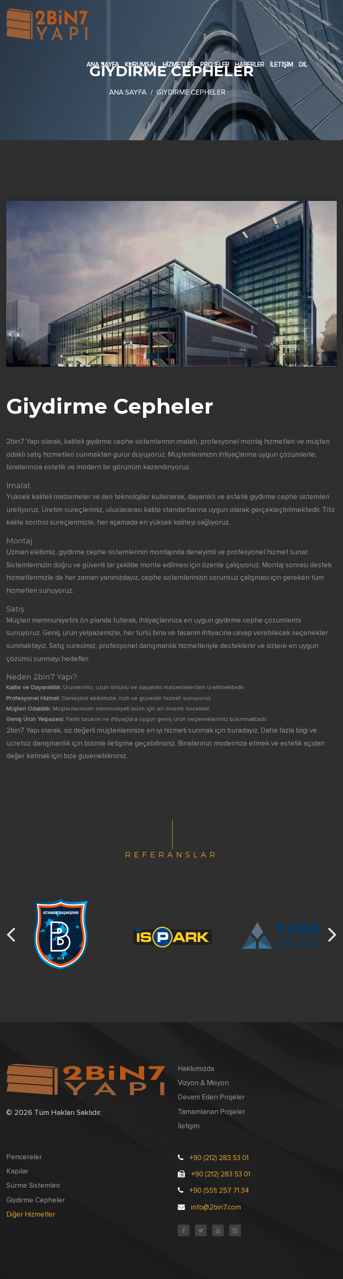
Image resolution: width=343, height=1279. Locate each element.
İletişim (189, 1126)
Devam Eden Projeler (211, 1097)
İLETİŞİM (281, 65)
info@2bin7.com (216, 1207)
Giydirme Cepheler (35, 1200)
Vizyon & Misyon (203, 1083)
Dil (303, 65)
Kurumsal (141, 65)
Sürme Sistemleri (33, 1185)
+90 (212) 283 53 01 (218, 1158)
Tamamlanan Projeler (211, 1112)
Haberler (249, 65)
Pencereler (24, 1157)
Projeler (214, 65)
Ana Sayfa (103, 65)
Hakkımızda (196, 1069)
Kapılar (17, 1171)
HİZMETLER (179, 65)
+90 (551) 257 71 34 (219, 1190)
